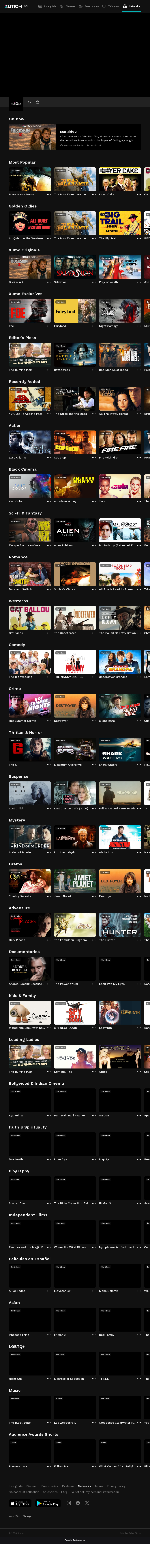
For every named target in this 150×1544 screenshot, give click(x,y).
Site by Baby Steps (130, 1533)
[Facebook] (78, 1503)
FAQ (64, 1492)
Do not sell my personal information (94, 1492)
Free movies (92, 6)
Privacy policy (116, 1486)
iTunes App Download (20, 1504)
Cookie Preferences (75, 1540)
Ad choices (50, 1492)
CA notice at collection (24, 1492)
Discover (70, 6)
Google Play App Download (48, 1504)
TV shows (113, 6)
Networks (134, 6)
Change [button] (27, 1516)
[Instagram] (69, 1503)
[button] (75, 137)
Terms (99, 1486)
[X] (87, 1503)
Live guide (50, 6)
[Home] (16, 6)
